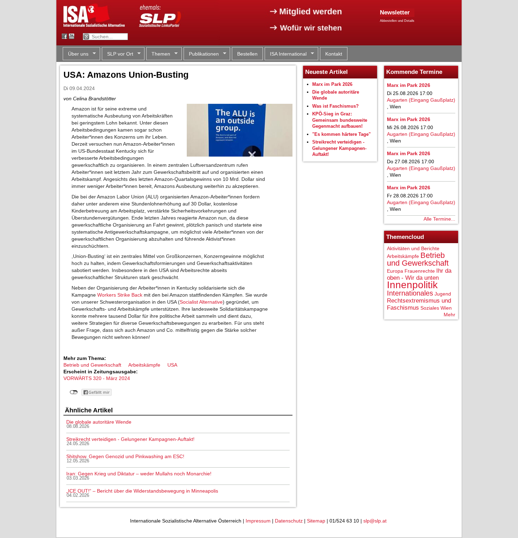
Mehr (449, 314)
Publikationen (201, 54)
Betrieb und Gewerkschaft (92, 365)
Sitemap (316, 521)
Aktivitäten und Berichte (413, 248)
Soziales (429, 308)
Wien (446, 308)
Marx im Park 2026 (332, 84)
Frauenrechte (420, 271)
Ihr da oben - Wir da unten (419, 274)
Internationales (410, 293)
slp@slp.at (375, 521)
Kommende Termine (414, 72)
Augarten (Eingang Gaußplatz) (421, 100)
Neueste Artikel (326, 72)
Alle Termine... (439, 219)
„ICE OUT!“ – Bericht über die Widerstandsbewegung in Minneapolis (142, 491)
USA (172, 365)
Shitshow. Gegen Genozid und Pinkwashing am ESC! (125, 456)
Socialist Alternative (201, 302)
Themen (158, 54)
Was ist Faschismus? (335, 106)
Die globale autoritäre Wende (98, 422)
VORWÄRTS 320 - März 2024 (96, 378)
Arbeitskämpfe (144, 365)
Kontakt (333, 54)
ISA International (286, 54)
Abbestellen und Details (397, 21)
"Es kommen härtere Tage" (341, 134)
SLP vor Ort (117, 54)
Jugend (442, 294)
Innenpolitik (412, 284)
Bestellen (247, 54)
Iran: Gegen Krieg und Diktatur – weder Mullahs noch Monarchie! (138, 473)
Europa (395, 271)
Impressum (258, 521)
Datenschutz (289, 521)
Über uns (75, 54)
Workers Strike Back (119, 295)
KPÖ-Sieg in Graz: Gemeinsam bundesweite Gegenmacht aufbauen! (339, 120)
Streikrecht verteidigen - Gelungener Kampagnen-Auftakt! (130, 439)
